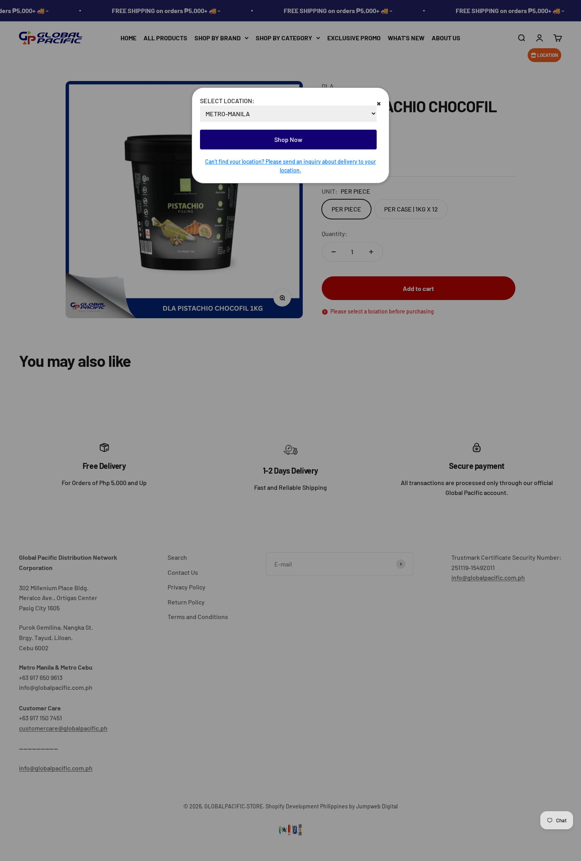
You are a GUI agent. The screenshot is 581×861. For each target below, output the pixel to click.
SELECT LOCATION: (227, 100)
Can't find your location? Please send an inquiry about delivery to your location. (290, 166)
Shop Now (288, 139)
